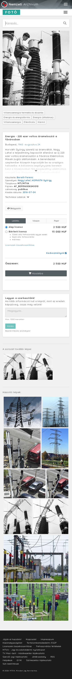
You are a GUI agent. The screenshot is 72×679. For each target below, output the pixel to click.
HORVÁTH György (42, 180)
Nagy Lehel (24, 180)
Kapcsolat (31, 639)
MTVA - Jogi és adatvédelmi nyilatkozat (24, 649)
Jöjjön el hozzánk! (12, 639)
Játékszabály (39, 656)
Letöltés (15, 220)
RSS (53, 656)
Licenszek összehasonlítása (19, 245)
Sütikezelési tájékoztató (38, 660)
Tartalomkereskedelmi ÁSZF (42, 642)
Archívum (23, 4)
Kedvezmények (55, 253)
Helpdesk (8, 660)
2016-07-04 (29, 192)
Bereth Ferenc (25, 177)
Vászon (36, 220)
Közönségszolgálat (12, 642)
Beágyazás (15, 208)
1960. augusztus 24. (29, 144)
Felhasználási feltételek (48, 646)
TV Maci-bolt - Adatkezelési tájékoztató (23, 653)
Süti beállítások (11, 663)
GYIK (19, 660)
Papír (56, 220)
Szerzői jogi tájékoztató (15, 656)
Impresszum (47, 639)
